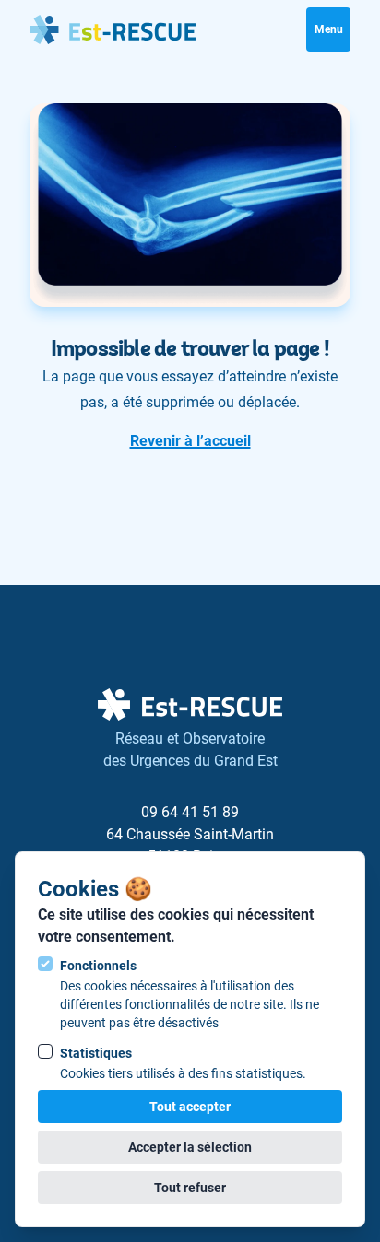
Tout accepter (190, 1106)
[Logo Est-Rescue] (112, 29)
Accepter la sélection (190, 1147)
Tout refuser (190, 1187)
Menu (329, 29)
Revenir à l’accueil (190, 441)
